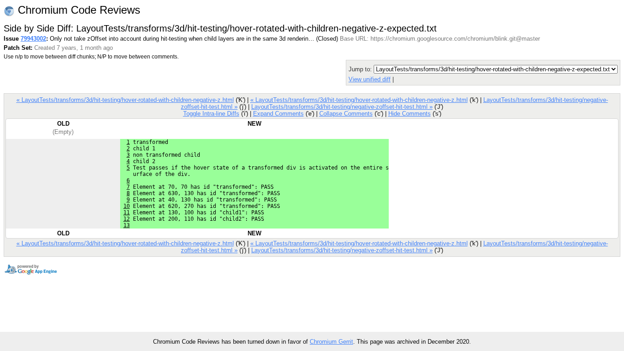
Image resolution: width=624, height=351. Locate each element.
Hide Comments (409, 113)
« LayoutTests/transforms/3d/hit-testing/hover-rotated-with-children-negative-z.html (125, 99)
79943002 (33, 38)
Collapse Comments (346, 113)
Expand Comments (278, 113)
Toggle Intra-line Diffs (211, 113)
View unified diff (370, 79)
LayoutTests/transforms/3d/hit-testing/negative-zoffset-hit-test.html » (342, 106)
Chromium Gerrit (331, 341)
